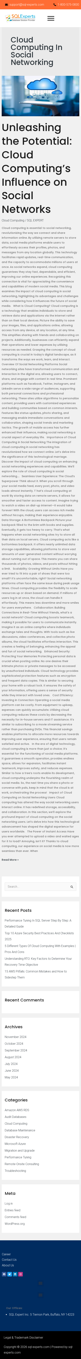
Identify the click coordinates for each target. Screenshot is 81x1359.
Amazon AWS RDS (17, 1110)
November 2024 (15, 1037)
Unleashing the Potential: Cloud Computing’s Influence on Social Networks (37, 168)
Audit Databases (15, 1117)
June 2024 (12, 1070)
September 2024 (16, 1050)
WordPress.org (15, 1224)
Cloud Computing (13, 220)
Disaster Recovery (17, 1137)
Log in (9, 1203)
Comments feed (15, 1217)
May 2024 (11, 1077)
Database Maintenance (20, 1130)
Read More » (10, 859)
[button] (40, 1283)
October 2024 (14, 1043)
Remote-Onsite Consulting (22, 1164)
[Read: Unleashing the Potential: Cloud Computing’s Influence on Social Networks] (40, 96)
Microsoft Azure (15, 1144)
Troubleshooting (15, 1171)
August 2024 (13, 1057)
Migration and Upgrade (20, 1150)
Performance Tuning (18, 1157)
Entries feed (12, 1210)
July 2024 (11, 1064)
